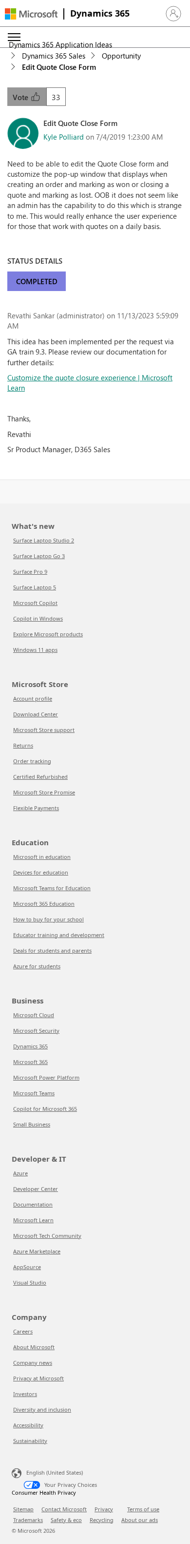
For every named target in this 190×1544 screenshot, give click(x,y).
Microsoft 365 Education (44, 903)
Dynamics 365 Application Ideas (60, 44)
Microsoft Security (36, 1030)
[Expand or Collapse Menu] (14, 37)
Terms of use (143, 1509)
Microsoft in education (42, 856)
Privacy (104, 1509)
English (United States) (54, 1472)
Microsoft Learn (33, 1220)
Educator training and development (58, 935)
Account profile (32, 698)
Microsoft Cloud (33, 1015)
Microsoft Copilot (35, 602)
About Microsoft (34, 1347)
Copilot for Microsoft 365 (45, 1108)
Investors (25, 1394)
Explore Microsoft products (48, 634)
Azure (20, 1173)
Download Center (35, 714)
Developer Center (35, 1188)
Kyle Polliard (63, 137)
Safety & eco (66, 1519)
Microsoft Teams (34, 1093)
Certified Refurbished (40, 776)
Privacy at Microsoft (38, 1378)
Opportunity (121, 56)
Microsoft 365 (30, 1061)
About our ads (139, 1519)
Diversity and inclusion (42, 1409)
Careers (23, 1331)
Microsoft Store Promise (44, 792)
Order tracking (32, 761)
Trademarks (28, 1519)
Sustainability (30, 1440)
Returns (23, 745)
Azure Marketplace (36, 1251)
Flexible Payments (36, 808)
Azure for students (36, 966)
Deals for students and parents (52, 950)
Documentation (33, 1204)
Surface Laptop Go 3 (39, 556)
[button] (173, 13)
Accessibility (28, 1425)
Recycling (102, 1519)
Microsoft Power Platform (46, 1077)
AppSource (27, 1267)
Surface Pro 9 (30, 571)
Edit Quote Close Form (59, 67)
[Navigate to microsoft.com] (31, 14)
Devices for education (40, 872)
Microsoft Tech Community (47, 1235)
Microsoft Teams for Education (52, 888)
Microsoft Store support (44, 729)
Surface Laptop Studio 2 (43, 540)
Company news (32, 1362)
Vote (21, 97)
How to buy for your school (48, 919)
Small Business (31, 1124)
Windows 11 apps (35, 649)
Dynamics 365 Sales (53, 56)
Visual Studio (29, 1282)
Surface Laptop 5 (34, 587)
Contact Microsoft (64, 1509)
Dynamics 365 (100, 13)
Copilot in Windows (38, 618)
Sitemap (23, 1509)
